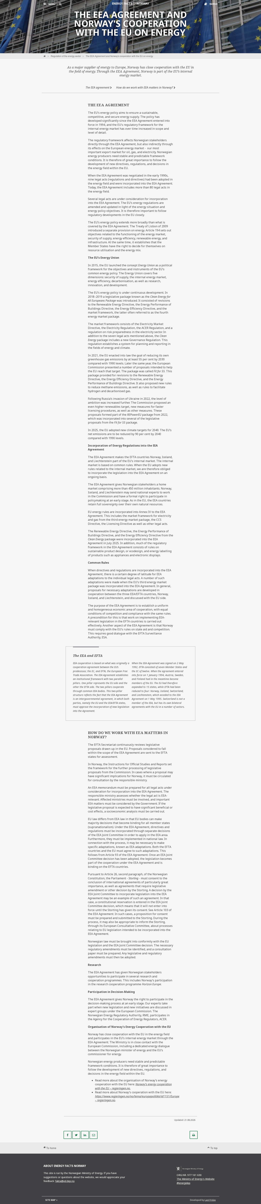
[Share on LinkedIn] (85, 1135)
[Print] (194, 1135)
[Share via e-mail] (93, 1135)
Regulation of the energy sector (66, 55)
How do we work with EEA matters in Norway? (145, 87)
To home (51, 1148)
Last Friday (210, 1200)
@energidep (183, 1183)
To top (214, 1148)
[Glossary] (206, 4)
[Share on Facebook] (68, 1135)
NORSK (214, 4)
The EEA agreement (98, 87)
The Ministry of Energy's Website (195, 1179)
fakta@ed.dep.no (65, 1181)
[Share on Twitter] (76, 1135)
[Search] (60, 4)
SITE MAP (50, 1200)
